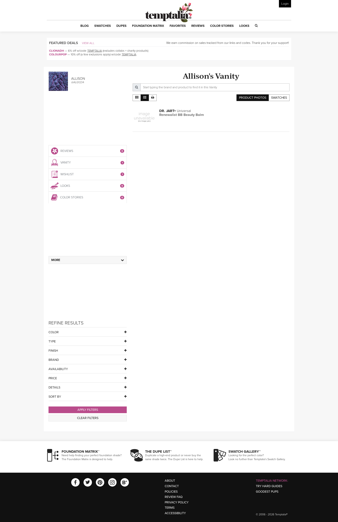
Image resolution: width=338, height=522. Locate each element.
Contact (172, 486)
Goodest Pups (267, 492)
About (170, 481)
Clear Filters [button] (87, 418)
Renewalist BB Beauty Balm (181, 115)
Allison (78, 78)
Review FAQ (173, 497)
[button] (84, 26)
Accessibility (175, 513)
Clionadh (56, 50)
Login (285, 4)
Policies (171, 492)
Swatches (279, 98)
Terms (169, 508)
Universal (175, 111)
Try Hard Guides (269, 486)
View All (88, 43)
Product (252, 98)
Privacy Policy (177, 502)
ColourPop (58, 54)
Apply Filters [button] (87, 410)
